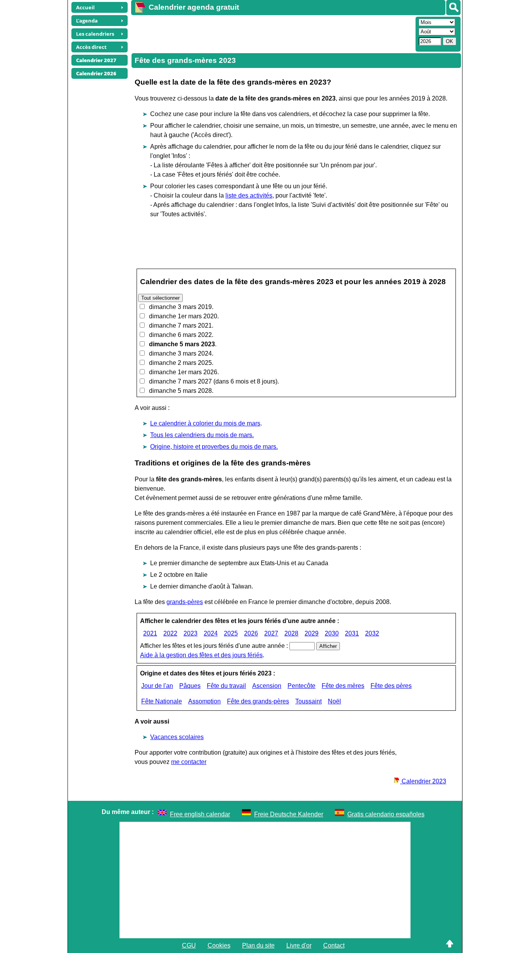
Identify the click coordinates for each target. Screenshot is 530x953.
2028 (291, 633)
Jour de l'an (157, 685)
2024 (211, 633)
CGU (189, 945)
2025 (231, 633)
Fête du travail (226, 685)
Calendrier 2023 (423, 781)
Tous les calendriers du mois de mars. (202, 435)
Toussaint (308, 701)
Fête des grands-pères (258, 701)
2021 (150, 633)
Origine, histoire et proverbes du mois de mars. (214, 446)
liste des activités (248, 195)
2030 (332, 633)
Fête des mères (343, 685)
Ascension (266, 685)
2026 (251, 633)
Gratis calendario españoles (385, 814)
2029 (312, 633)
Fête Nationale (161, 701)
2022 (170, 633)
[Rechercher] (453, 7)
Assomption (204, 701)
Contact (334, 945)
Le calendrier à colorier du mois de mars (205, 423)
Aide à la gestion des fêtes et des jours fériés (201, 655)
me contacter (188, 762)
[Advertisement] (272, 33)
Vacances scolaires (177, 737)
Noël (334, 701)
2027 (271, 633)
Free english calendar (200, 814)
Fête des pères (391, 685)
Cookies (219, 945)
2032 (372, 633)
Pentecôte (301, 685)
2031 (352, 633)
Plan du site (258, 945)
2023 (190, 633)
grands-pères (184, 602)
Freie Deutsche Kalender (288, 814)
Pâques (190, 685)
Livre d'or (299, 945)
